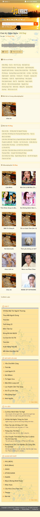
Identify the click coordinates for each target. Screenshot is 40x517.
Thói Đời (15, 142)
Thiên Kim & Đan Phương (9, 67)
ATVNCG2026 (10, 473)
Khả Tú (15, 81)
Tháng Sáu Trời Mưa (12, 431)
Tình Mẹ (8, 367)
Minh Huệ (15, 86)
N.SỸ (23, 20)
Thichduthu (5, 78)
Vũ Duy (22, 33)
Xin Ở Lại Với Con (11, 391)
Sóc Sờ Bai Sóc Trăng (8, 156)
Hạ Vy (10, 65)
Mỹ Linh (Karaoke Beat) (14, 84)
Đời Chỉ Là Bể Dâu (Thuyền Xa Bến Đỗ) (28, 187)
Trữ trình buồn (9, 249)
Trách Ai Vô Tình (6, 158)
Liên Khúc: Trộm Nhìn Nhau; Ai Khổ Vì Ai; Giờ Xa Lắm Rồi (17, 150)
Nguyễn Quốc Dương (7, 70)
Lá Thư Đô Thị (6, 147)
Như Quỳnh (29, 78)
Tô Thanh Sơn (9, 36)
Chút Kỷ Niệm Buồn (9, 33)
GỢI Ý (7, 306)
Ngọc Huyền (29, 81)
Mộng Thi (22, 86)
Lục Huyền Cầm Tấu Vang (14, 387)
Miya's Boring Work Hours (14, 481)
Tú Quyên (26, 76)
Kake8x (7, 477)
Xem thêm (34, 402)
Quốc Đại (12, 76)
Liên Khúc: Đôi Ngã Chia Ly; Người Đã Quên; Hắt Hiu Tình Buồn (19, 139)
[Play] (3, 40)
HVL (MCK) (9, 461)
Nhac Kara (8, 485)
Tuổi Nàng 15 (7, 324)
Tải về (5, 52)
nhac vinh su (9, 269)
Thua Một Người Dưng (11, 315)
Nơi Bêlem (8, 375)
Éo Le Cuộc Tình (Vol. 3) (29, 228)
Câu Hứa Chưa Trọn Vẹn (13, 489)
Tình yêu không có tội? (28, 249)
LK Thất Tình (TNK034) (23, 145)
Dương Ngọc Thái (7, 86)
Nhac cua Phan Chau (29, 269)
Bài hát (7, 496)
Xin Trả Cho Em (24, 142)
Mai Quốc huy (25, 65)
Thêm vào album (17, 52)
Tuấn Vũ (11, 78)
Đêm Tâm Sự (7, 329)
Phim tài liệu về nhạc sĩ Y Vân (16, 425)
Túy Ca (32, 134)
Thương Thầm (6, 153)
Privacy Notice (25, 509)
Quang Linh (33, 76)
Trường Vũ (19, 76)
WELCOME (32, 1)
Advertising (16, 509)
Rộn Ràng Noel (10, 394)
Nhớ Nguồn (9, 398)
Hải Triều (34, 73)
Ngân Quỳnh (5, 76)
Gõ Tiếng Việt (8, 26)
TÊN (9, 20)
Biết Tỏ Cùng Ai (9, 228)
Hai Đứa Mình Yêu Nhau (8, 145)
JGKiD (7, 469)
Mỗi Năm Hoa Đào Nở (10, 351)
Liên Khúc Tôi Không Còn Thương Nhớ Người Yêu (15, 134)
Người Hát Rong (19, 78)
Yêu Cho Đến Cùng (12, 363)
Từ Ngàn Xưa (10, 379)
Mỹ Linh (4, 84)
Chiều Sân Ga (33, 142)
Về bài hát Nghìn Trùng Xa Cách (16, 419)
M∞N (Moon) (9, 465)
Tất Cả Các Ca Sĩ (12, 89)
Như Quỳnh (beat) (7, 81)
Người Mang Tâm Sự (20, 156)
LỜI (14, 20)
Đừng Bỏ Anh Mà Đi (10, 333)
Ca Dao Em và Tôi (9, 338)
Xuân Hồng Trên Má (10, 347)
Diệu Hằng (5, 65)
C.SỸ (18, 20)
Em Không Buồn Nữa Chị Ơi (28, 208)
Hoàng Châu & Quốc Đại (21, 70)
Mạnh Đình (21, 81)
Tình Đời (6, 342)
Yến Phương (32, 70)
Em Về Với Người (32, 156)
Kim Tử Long (17, 65)
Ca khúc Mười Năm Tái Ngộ (15, 412)
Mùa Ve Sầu (5, 131)
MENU (6, 1)
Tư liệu (7, 406)
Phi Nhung (5, 73)
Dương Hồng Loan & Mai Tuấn (17, 73)
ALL (5, 20)
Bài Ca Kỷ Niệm (6, 136)
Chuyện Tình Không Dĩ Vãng (18, 153)
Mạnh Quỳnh (20, 67)
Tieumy (7, 492)
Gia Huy (4, 89)
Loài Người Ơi (10, 371)
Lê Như (29, 73)
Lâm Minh (9, 187)
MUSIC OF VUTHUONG (28, 290)
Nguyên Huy (25, 84)
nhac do (9, 118)
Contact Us (35, 509)
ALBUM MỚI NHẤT (11, 456)
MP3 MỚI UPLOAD (11, 358)
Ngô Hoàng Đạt (29, 67)
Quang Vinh (29, 86)
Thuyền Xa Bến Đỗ (7, 142)
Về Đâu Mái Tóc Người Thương (18, 131)
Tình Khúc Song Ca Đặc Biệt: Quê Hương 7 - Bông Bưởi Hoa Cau (9, 208)
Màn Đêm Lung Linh (12, 383)
